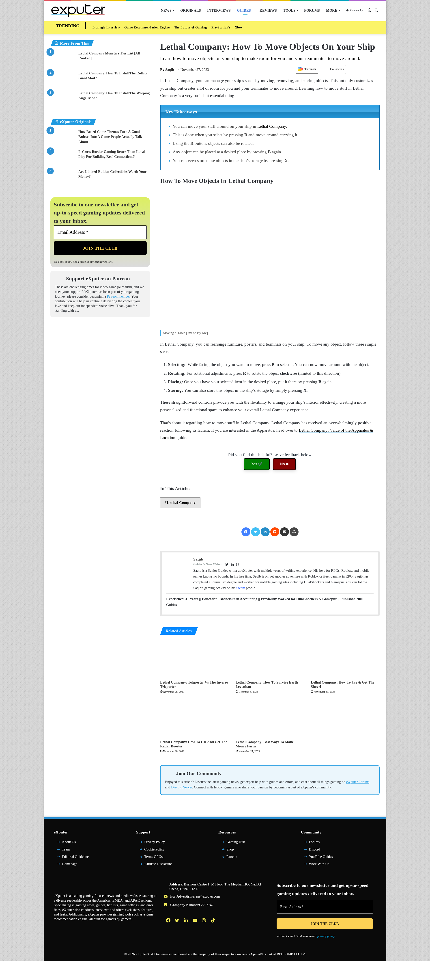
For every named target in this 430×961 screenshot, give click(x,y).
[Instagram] (204, 920)
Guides (244, 10)
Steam (240, 588)
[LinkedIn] (265, 531)
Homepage (69, 864)
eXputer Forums (357, 782)
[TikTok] (213, 920)
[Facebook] (245, 531)
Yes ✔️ (256, 464)
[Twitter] (255, 531)
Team (66, 849)
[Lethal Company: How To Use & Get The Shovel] (345, 658)
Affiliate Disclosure (158, 864)
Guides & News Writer (207, 564)
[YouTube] (195, 920)
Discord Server (181, 787)
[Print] (294, 531)
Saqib (167, 69)
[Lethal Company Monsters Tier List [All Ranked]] (62, 59)
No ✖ (284, 464)
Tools (289, 10)
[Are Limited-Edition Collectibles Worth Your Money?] (62, 177)
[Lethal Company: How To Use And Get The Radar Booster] (194, 718)
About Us (69, 842)
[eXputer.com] (78, 10)
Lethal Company (271, 126)
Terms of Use (154, 857)
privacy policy (103, 261)
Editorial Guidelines (76, 857)
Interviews (219, 10)
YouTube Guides (321, 857)
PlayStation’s (220, 27)
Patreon (231, 857)
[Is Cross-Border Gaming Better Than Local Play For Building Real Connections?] (62, 157)
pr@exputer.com (208, 896)
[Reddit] (274, 531)
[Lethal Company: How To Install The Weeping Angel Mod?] (62, 99)
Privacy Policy (154, 842)
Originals (190, 10)
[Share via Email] (284, 531)
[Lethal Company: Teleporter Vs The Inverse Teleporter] (194, 658)
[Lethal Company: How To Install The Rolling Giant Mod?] (62, 79)
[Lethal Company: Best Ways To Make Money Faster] (270, 718)
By (162, 69)
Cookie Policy (154, 849)
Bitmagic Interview (106, 27)
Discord (314, 849)
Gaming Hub (235, 842)
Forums (312, 10)
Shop (230, 849)
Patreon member (118, 296)
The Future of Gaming (190, 27)
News (166, 10)
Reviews (268, 10)
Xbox (239, 27)
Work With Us (319, 864)
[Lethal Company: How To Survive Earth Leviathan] (270, 658)
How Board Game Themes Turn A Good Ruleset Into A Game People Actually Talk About (110, 137)
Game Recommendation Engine (147, 27)
